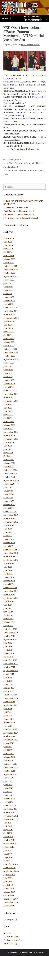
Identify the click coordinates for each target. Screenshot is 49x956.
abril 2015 (7, 681)
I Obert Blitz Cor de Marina (15, 207)
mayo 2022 (8, 414)
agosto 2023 (8, 363)
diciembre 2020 (10, 470)
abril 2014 (7, 715)
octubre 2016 (9, 636)
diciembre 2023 (10, 349)
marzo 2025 (8, 297)
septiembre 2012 (10, 774)
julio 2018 (7, 567)
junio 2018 (7, 570)
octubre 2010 (9, 840)
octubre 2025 (9, 273)
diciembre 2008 (10, 899)
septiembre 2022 (10, 401)
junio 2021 (7, 449)
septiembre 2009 (11, 871)
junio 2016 (7, 646)
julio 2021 (7, 446)
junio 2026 (8, 245)
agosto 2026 (8, 238)
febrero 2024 (9, 342)
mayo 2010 (8, 857)
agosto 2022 (8, 404)
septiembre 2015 (10, 670)
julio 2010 (7, 850)
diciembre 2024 (10, 307)
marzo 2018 (8, 577)
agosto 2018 (8, 563)
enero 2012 (8, 802)
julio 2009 (7, 878)
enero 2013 (8, 760)
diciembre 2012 (10, 764)
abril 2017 (7, 615)
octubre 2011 (8, 812)
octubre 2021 (9, 435)
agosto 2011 (8, 819)
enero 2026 (8, 262)
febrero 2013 (9, 757)
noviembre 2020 (10, 473)
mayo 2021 (8, 452)
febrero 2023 (9, 383)
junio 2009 (8, 881)
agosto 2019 (8, 525)
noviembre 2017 (10, 591)
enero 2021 (8, 466)
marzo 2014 (8, 719)
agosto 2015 (8, 674)
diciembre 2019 (10, 511)
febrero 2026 (9, 259)
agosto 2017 (8, 601)
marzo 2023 (8, 380)
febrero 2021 (9, 463)
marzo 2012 (8, 795)
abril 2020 (8, 497)
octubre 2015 (9, 667)
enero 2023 (8, 387)
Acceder (7, 933)
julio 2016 (7, 643)
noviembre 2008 (10, 902)
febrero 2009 (9, 892)
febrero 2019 (9, 542)
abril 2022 (7, 418)
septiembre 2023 (10, 359)
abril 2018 (7, 574)
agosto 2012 (8, 778)
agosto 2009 (9, 874)
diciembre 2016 (10, 629)
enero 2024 (8, 345)
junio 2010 (8, 854)
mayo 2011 (8, 829)
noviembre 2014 (10, 698)
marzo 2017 (8, 618)
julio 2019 (7, 529)
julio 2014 (7, 708)
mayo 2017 (8, 612)
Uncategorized (14, 159)
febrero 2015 (9, 688)
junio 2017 (7, 608)
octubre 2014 (9, 701)
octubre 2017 (9, 594)
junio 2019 (7, 532)
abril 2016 (7, 650)
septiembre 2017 (10, 598)
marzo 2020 (8, 501)
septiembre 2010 (10, 843)
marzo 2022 (8, 421)
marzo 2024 (8, 338)
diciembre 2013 (10, 729)
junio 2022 (8, 411)
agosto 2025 (8, 280)
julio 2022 (7, 408)
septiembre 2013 (10, 740)
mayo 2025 (8, 290)
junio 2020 (8, 491)
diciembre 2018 (10, 549)
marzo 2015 (8, 684)
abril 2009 (8, 885)
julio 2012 (7, 781)
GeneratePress (38, 952)
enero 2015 (8, 691)
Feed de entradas (11, 936)
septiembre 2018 (10, 560)
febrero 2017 (9, 622)
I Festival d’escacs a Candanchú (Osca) (20, 218)
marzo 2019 (8, 539)
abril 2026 (8, 252)
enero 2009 (8, 895)
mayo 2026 (8, 249)
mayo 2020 (8, 494)
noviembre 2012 (10, 767)
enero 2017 (8, 625)
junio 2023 (8, 369)
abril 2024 (8, 335)
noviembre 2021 (10, 432)
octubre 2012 (9, 771)
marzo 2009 (8, 888)
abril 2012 (7, 791)
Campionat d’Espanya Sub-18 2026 (19, 214)
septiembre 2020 (11, 480)
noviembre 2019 (10, 515)
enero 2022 (8, 428)
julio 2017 (7, 605)
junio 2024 (8, 328)
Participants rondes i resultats (24, 149)
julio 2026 (7, 242)
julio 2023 (7, 366)
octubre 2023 (9, 356)
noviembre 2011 (10, 809)
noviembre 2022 (10, 394)
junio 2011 (7, 826)
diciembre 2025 (10, 266)
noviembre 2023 (10, 352)
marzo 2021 (8, 459)
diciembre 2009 (10, 864)
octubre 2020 (9, 477)
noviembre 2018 (10, 553)
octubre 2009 (9, 867)
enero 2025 (8, 304)
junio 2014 (7, 712)
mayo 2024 (8, 331)
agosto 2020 (8, 484)
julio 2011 (7, 823)
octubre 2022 (9, 397)
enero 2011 (8, 836)
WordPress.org (10, 943)
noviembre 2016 (10, 632)
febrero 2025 (9, 300)
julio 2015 (7, 677)
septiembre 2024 (11, 318)
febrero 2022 (9, 425)
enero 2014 (8, 726)
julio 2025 (7, 283)
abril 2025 (7, 293)
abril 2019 (7, 535)
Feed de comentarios (12, 940)
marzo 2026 (8, 255)
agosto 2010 (8, 847)
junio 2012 (7, 784)
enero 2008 (8, 906)
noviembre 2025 (10, 269)
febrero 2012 (9, 798)
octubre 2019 (9, 518)
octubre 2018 (9, 556)
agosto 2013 (8, 743)
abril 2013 (7, 750)
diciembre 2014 (10, 695)
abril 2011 (7, 833)
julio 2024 (7, 325)
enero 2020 (8, 508)
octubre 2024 (9, 314)
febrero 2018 (9, 580)
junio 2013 (7, 746)
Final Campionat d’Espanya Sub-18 (19, 211)
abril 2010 (7, 861)
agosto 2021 (8, 442)
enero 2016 (8, 657)
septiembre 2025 (10, 276)
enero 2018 (8, 584)
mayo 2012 (8, 788)
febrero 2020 (9, 504)
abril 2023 (7, 376)
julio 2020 (7, 487)
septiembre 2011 (10, 816)
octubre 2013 (9, 736)
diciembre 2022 (10, 390)
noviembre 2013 (10, 733)
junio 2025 (8, 286)
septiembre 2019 (10, 522)
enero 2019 (8, 546)
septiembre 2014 (10, 705)
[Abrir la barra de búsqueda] (46, 18)
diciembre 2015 (10, 660)
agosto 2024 (8, 321)
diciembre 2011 (10, 805)
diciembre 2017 (10, 587)
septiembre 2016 (10, 639)
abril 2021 (7, 456)
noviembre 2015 (10, 663)
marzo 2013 (8, 753)
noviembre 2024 (10, 311)
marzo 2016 (8, 653)
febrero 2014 (9, 722)
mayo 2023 (8, 373)
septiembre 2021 (10, 439)
